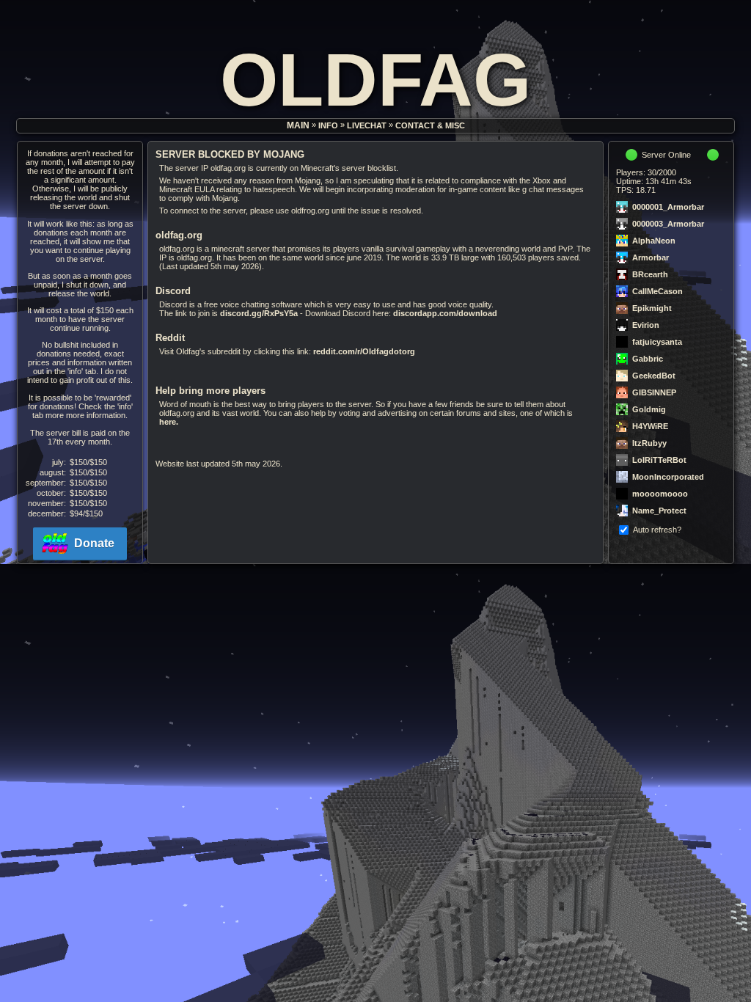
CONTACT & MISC (430, 126)
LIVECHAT (367, 126)
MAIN (298, 126)
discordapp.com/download (445, 313)
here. (168, 421)
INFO (328, 126)
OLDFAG (375, 80)
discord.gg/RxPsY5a (259, 313)
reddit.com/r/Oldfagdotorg (364, 351)
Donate (94, 543)
